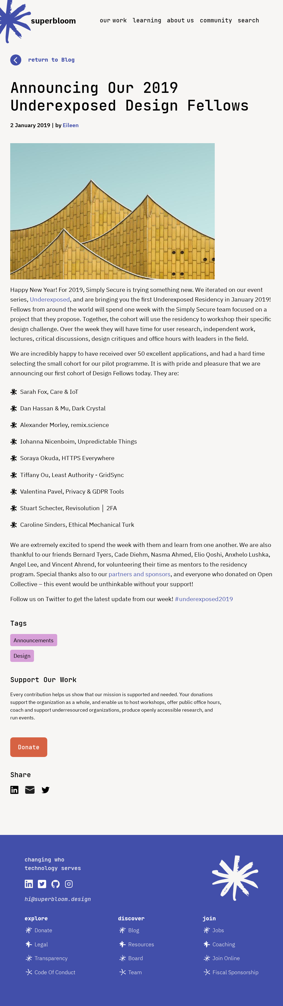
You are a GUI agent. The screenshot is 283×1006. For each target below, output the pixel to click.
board (135, 958)
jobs (218, 930)
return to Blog (51, 59)
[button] (141, 53)
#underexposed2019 (204, 599)
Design (22, 655)
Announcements (34, 640)
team (135, 972)
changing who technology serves (53, 864)
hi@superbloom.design (58, 899)
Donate (29, 747)
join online (226, 958)
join (209, 918)
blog (133, 930)
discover (131, 918)
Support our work (43, 679)
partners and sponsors (140, 574)
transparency (51, 958)
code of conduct (55, 972)
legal (41, 944)
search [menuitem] (248, 20)
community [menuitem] (216, 20)
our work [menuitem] (113, 20)
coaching (224, 944)
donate (43, 930)
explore (36, 918)
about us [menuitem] (180, 20)
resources (141, 944)
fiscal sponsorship (235, 972)
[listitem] (29, 884)
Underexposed (50, 299)
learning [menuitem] (147, 20)
